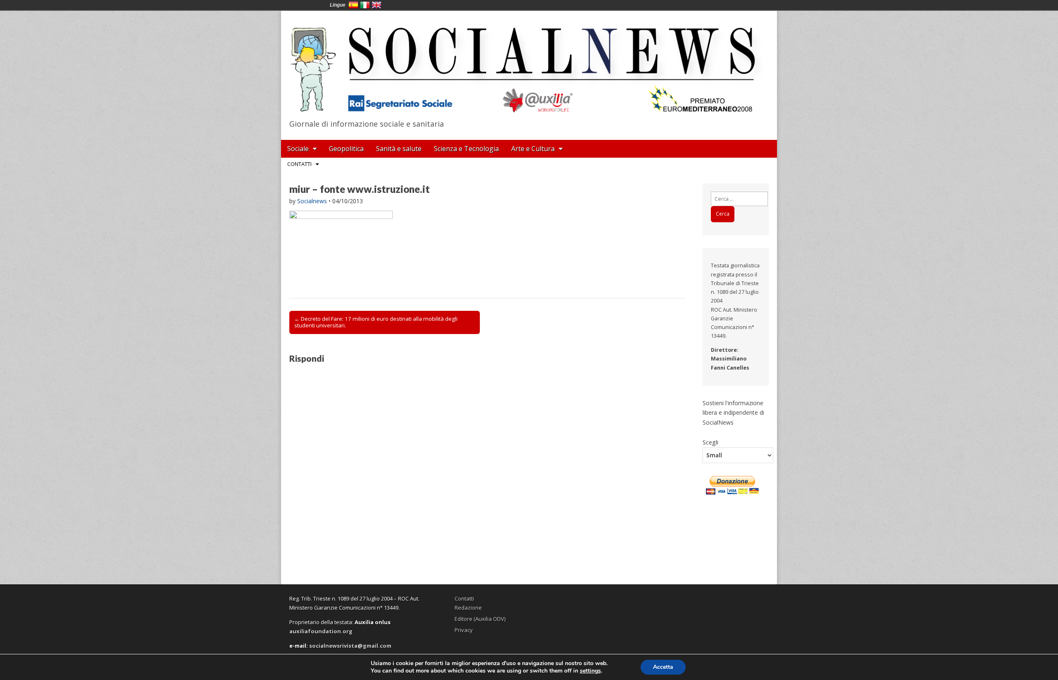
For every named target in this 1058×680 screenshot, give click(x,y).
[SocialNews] (529, 63)
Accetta (663, 667)
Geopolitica (346, 148)
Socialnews (312, 201)
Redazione (468, 607)
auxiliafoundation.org (321, 631)
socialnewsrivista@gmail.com (350, 645)
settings (590, 671)
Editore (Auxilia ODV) (480, 618)
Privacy (464, 630)
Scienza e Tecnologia (466, 148)
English (376, 5)
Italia (365, 5)
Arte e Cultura (533, 148)
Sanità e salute (399, 148)
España (353, 5)
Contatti (299, 164)
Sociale (298, 148)
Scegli (710, 442)
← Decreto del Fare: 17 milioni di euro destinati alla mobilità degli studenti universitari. (376, 322)
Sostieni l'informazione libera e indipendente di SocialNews (733, 412)
